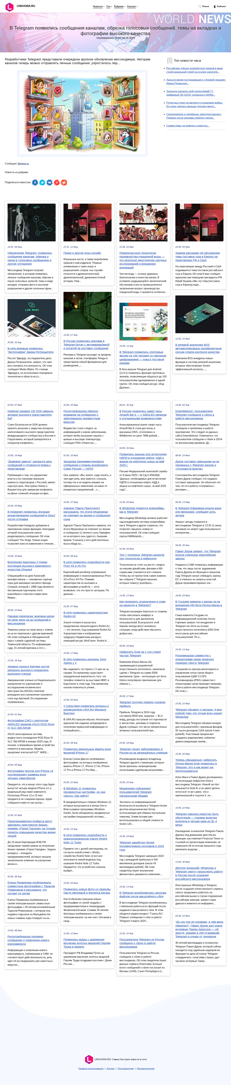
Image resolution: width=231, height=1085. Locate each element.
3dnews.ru (23, 163)
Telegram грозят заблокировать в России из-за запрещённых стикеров (143, 751)
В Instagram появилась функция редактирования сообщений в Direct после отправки (31, 515)
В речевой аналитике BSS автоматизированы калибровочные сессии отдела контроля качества (198, 348)
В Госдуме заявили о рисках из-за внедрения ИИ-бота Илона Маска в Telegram (198, 605)
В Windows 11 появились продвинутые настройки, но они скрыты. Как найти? (84, 792)
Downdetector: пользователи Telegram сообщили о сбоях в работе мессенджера (194, 415)
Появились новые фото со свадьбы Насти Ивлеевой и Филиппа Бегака (86, 891)
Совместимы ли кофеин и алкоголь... (187, 125)
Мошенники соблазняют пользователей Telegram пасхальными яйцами (135, 792)
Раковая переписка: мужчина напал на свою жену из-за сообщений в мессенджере (31, 620)
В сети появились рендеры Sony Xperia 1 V (84, 661)
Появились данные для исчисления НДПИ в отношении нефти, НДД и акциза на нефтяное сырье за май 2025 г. (143, 460)
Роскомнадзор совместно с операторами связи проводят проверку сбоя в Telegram (194, 659)
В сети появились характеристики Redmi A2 (85, 614)
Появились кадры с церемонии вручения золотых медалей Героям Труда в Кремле (86, 943)
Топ (108, 6)
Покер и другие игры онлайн (82, 253)
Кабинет (221, 6)
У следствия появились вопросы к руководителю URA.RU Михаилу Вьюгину (86, 709)
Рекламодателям (145, 1068)
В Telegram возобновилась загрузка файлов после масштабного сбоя (142, 894)
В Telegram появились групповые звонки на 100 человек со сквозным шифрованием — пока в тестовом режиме (142, 358)
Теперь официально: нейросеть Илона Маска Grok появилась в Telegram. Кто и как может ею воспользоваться (196, 765)
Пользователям (126, 1068)
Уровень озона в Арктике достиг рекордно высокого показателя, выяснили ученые (29, 670)
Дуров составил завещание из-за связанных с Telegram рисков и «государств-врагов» (197, 465)
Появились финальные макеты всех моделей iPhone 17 (87, 751)
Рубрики (119, 6)
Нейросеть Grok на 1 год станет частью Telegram (140, 653)
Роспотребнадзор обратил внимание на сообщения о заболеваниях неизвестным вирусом (81, 417)
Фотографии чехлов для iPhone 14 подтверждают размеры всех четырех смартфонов (30, 774)
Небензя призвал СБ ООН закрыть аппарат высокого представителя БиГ (30, 415)
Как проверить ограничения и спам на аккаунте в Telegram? (142, 603)
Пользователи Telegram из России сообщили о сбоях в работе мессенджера (141, 943)
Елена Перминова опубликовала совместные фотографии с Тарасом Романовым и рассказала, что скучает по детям (31, 888)
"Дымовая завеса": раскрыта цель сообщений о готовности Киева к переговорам (30, 465)
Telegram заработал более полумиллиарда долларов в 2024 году (141, 846)
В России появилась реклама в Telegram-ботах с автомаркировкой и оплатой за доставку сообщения (86, 344)
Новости (98, 6)
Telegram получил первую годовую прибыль (142, 704)
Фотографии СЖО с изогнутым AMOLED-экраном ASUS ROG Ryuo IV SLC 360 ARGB (31, 724)
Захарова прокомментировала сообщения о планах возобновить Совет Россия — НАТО (85, 465)
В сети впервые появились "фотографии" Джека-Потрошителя (31, 350)
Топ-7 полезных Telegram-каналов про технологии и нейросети (141, 556)
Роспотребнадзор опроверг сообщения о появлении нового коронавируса (29, 940)
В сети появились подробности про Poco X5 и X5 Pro (86, 564)
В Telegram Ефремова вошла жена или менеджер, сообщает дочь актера (198, 512)
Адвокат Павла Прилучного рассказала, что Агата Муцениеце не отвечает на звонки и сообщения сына (86, 514)
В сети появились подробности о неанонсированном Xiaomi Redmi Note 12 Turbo (85, 839)
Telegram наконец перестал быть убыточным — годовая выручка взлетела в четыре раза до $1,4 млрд (197, 819)
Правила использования (91, 1068)
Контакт (131, 6)
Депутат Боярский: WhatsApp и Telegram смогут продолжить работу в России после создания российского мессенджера (199, 873)
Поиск (205, 6)
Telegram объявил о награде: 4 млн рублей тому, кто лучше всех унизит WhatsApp (198, 713)
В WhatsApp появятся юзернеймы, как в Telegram (142, 510)
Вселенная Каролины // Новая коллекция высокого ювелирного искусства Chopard (29, 566)
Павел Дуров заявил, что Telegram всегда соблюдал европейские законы (198, 555)
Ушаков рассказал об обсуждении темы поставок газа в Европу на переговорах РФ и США (197, 256)
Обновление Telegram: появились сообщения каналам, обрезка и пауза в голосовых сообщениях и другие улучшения (30, 258)
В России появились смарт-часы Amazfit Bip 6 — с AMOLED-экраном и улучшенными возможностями (142, 415)
